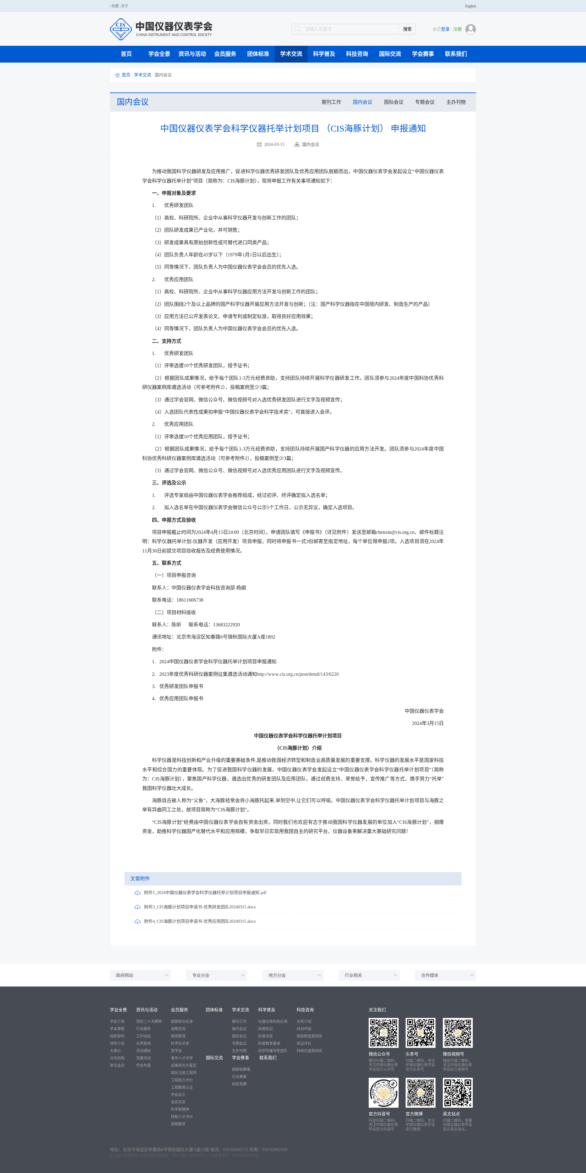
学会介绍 (117, 1021)
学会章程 (117, 1029)
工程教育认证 (182, 1087)
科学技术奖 (180, 1043)
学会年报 (143, 1065)
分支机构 (117, 1058)
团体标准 (258, 54)
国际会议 (393, 102)
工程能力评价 (182, 1080)
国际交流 (390, 54)
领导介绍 (117, 1043)
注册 (457, 29)
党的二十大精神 (149, 1021)
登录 (445, 29)
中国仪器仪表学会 (154, 1155)
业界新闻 (143, 1043)
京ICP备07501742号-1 (189, 1155)
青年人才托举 (182, 1058)
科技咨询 (357, 54)
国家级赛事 (241, 1069)
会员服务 (225, 54)
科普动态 (265, 1036)
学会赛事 (423, 54)
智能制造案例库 (309, 1036)
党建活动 (143, 1058)
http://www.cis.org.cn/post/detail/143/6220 (298, 674)
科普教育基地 (269, 1043)
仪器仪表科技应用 (273, 1021)
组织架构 (117, 1036)
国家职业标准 (182, 1021)
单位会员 (117, 1065)
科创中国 (304, 1029)
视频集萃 (178, 1124)
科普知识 (265, 1029)
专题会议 (425, 102)
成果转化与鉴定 (184, 1065)
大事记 (115, 1051)
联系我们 (456, 54)
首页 (126, 54)
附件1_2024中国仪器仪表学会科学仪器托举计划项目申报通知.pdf (205, 892)
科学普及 (324, 54)
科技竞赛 (239, 1084)
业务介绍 (304, 1021)
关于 (124, 6)
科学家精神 (180, 1109)
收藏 (115, 6)
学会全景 (159, 54)
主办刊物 (456, 102)
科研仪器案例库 (309, 1051)
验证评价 (304, 1043)
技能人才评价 (182, 1117)
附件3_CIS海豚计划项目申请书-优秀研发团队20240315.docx (200, 907)
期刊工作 (331, 102)
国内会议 (362, 102)
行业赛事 (239, 1077)
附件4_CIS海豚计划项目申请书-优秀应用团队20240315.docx (200, 921)
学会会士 (178, 1095)
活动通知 (143, 1051)
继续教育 (178, 1036)
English (470, 6)
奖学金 (176, 1051)
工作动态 (143, 1036)
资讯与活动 (192, 54)
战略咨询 (178, 1029)
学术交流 (291, 54)
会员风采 (178, 1102)
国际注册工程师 (184, 1073)
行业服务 (143, 1029)
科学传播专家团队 (273, 1051)
